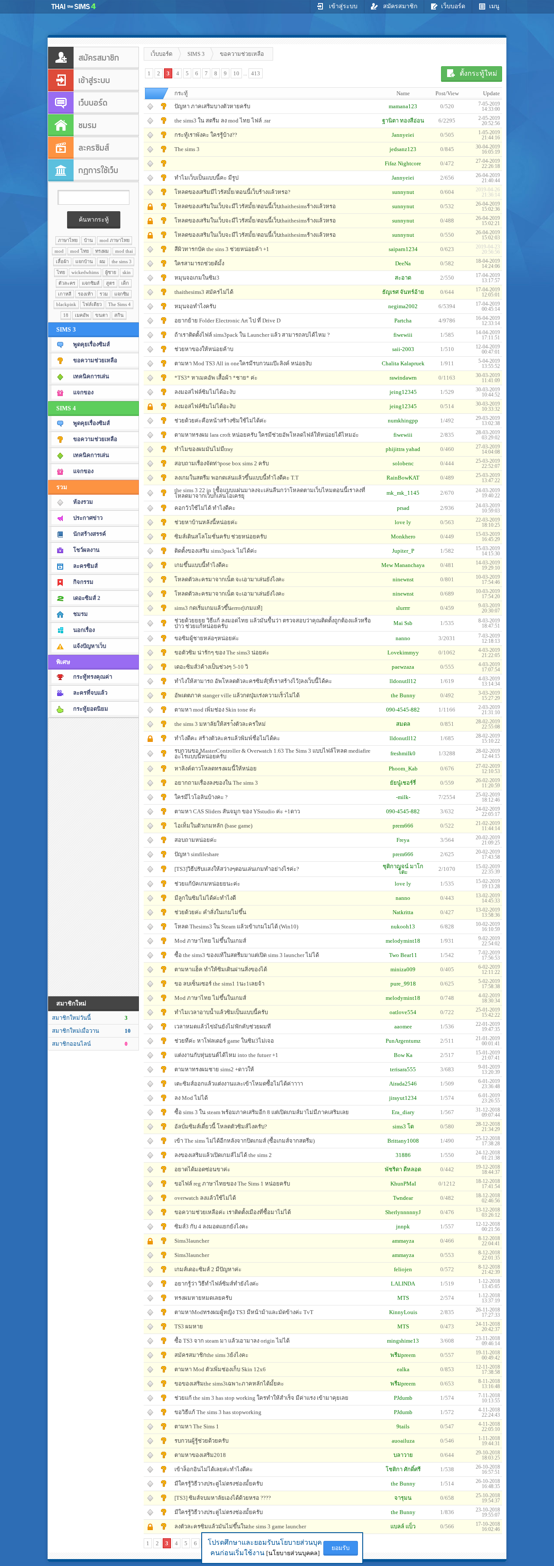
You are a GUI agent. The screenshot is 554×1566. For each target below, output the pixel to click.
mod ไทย (79, 251)
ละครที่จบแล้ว (90, 693)
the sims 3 (122, 261)
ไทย (61, 272)
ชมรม (80, 614)
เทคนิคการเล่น (91, 376)
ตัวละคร (66, 283)
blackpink (66, 304)
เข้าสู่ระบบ (342, 6)
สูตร (110, 283)
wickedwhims (85, 272)
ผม (102, 261)
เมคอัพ (82, 315)
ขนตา (101, 315)
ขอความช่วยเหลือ (95, 360)
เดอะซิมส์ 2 (86, 598)
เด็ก (125, 283)
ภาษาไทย (67, 240)
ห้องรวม (83, 502)
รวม (104, 293)
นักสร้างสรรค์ (89, 534)
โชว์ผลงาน (86, 550)
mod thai (124, 251)
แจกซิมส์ (91, 283)
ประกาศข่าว (88, 518)
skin (126, 272)
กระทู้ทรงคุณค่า (92, 676)
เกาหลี (64, 293)
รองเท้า (85, 293)
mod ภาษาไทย (114, 240)
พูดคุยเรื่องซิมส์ (91, 344)
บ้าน (88, 240)
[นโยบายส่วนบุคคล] (293, 1553)
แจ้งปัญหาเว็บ (89, 646)
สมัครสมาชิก (399, 6)
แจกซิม (121, 293)
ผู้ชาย (110, 272)
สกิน (119, 315)
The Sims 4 (119, 304)
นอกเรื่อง (84, 630)
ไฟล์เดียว (92, 304)
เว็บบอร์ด (453, 6)
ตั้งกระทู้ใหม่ (478, 73)
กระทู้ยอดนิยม (90, 709)
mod (59, 251)
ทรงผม (102, 251)
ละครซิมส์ (85, 566)
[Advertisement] (93, 856)
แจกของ (83, 392)
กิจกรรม (83, 582)
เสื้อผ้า (62, 261)
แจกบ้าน (84, 261)
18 (65, 315)
